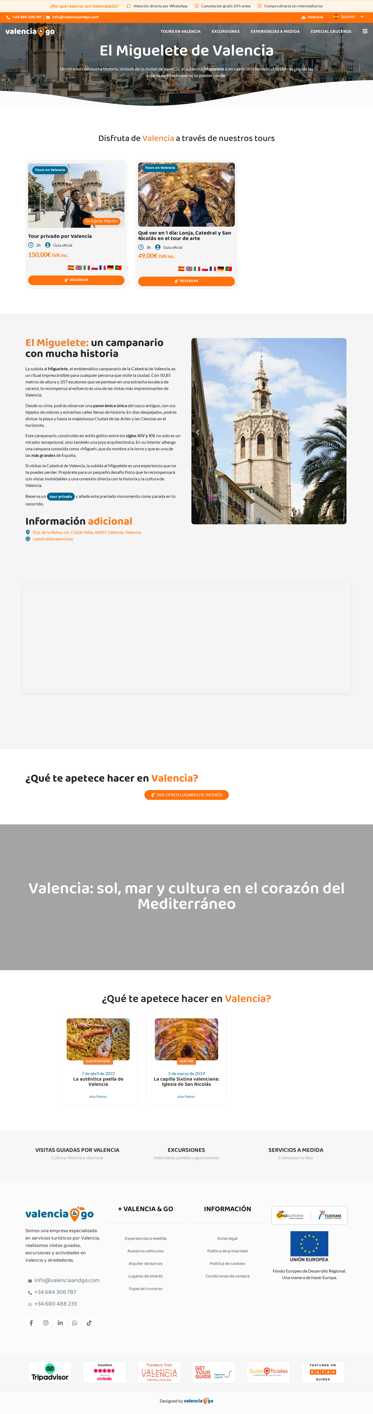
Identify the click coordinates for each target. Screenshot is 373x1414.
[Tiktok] (89, 1323)
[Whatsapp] (74, 1323)
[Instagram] (45, 1323)
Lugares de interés (145, 1276)
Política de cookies (227, 1264)
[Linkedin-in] (60, 1323)
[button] (197, 432)
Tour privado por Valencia (60, 236)
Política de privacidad (227, 1251)
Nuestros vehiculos (146, 1251)
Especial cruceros (331, 32)
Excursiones (226, 32)
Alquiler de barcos (145, 1264)
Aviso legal (227, 1239)
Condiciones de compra (228, 1276)
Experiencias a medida (275, 32)
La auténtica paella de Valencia (98, 1082)
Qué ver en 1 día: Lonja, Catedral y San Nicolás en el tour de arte (184, 236)
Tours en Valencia (181, 32)
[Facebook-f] (31, 1323)
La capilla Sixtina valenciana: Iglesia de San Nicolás (186, 1082)
